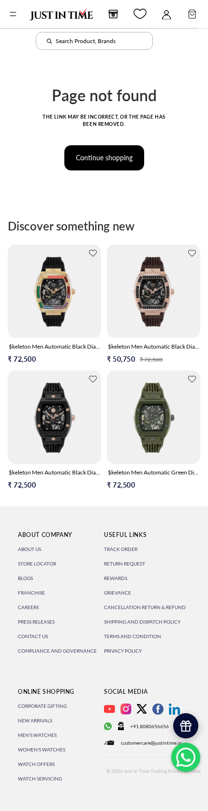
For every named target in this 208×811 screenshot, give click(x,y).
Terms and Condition (132, 636)
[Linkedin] (174, 709)
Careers (28, 607)
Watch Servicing (40, 778)
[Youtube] (109, 709)
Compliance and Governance (57, 651)
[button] (93, 253)
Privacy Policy (123, 651)
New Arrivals (35, 720)
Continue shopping (104, 157)
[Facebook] (157, 709)
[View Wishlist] (140, 14)
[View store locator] (113, 14)
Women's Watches (41, 749)
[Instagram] (126, 709)
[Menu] (13, 14)
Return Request (124, 563)
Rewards (115, 578)
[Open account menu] (166, 14)
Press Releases (36, 622)
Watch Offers (36, 764)
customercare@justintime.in (151, 743)
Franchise (31, 593)
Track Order (120, 549)
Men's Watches (37, 735)
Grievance (117, 593)
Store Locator (37, 563)
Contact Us (33, 636)
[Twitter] (142, 709)
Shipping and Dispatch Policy (142, 622)
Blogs (25, 578)
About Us (29, 549)
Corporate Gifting (42, 706)
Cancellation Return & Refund (145, 607)
